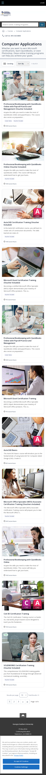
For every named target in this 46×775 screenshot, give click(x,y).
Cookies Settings (21, 767)
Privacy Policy (18, 755)
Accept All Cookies (21, 761)
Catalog (10, 64)
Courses (10, 31)
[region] (21, 755)
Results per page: (13, 695)
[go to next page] (23, 701)
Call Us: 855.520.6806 (11, 36)
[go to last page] (27, 701)
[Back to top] (23, 726)
